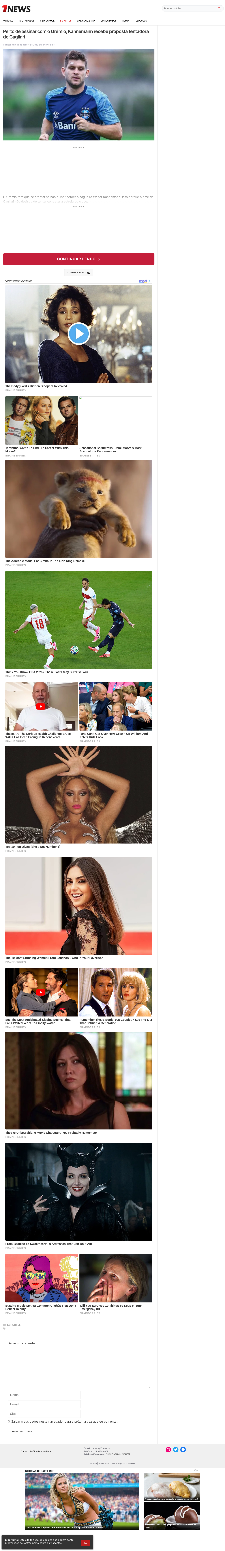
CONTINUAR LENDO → (78, 259)
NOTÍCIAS (8, 20)
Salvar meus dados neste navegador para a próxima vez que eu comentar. (64, 1421)
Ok (85, 1543)
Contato (24, 1451)
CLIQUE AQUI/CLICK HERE (118, 1454)
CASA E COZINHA (86, 20)
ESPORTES (65, 20)
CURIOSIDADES (108, 20)
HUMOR (126, 20)
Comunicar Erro (77, 272)
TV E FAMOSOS (26, 20)
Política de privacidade (40, 1451)
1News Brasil (49, 44)
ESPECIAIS (141, 20)
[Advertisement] (78, 170)
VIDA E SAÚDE (47, 20)
